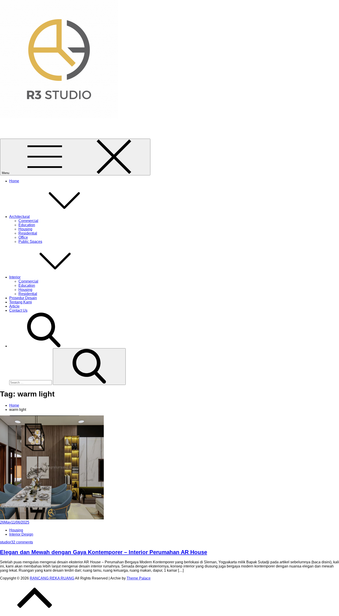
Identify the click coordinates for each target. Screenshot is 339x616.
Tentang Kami (20, 302)
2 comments (23, 542)
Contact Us (18, 310)
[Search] (89, 366)
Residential (27, 233)
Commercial (28, 221)
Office (23, 237)
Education (26, 225)
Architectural (19, 217)
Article (14, 306)
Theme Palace (139, 578)
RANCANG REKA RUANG (22, 125)
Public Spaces (30, 242)
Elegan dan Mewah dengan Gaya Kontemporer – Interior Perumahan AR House (103, 552)
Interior (15, 277)
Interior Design (21, 534)
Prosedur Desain (23, 298)
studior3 (6, 542)
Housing (25, 229)
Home (14, 181)
